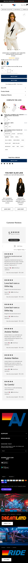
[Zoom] (24, 14)
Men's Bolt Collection (7, 9)
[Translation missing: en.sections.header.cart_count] (26, 5)
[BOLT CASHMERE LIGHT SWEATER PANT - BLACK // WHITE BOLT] (7, 187)
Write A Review (14, 240)
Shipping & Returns (6, 95)
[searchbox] (8, 246)
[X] (5, 163)
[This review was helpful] (19, 273)
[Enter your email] (25, 451)
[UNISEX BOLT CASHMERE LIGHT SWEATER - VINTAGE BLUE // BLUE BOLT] (7, 63)
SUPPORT (4, 433)
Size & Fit (3, 87)
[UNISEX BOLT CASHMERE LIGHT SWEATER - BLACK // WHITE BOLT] (20, 187)
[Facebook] (2, 163)
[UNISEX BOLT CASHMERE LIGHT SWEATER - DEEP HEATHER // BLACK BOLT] (2, 63)
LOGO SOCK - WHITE (15, 122)
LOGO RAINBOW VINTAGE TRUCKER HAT (15, 130)
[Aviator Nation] (14, 510)
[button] (7, 523)
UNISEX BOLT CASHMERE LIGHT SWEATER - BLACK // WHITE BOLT (21, 200)
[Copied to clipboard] (13, 163)
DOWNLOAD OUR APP (7, 458)
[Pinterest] (7, 163)
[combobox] (20, 249)
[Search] (22, 5)
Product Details (5, 91)
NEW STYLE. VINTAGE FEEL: (14, 1)
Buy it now (14, 80)
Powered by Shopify (22, 486)
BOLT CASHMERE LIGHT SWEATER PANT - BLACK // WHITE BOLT (7, 200)
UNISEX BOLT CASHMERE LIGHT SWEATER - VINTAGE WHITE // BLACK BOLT (15, 115)
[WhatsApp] (10, 163)
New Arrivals (17, 9)
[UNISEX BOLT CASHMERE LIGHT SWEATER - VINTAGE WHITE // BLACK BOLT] (5, 63)
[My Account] (24, 5)
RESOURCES (5, 438)
